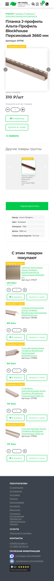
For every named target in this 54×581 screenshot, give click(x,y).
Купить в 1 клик (17, 127)
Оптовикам (16, 491)
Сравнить (13, 135)
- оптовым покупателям (28, 556)
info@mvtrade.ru (18, 543)
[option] (27, 71)
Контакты (15, 506)
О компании (16, 487)
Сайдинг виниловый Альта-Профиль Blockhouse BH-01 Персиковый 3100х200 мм (32, 272)
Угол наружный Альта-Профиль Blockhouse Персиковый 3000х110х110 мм (32, 352)
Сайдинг (29, 13)
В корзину (18, 118)
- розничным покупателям (29, 561)
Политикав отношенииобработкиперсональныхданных (17, 518)
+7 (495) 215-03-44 (19, 546)
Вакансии (15, 510)
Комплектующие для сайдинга (21, 16)
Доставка (15, 495)
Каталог (20, 13)
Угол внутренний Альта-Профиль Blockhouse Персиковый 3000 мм (33, 431)
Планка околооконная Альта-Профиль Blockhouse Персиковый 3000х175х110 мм (34, 311)
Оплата (14, 498)
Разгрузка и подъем (20, 533)
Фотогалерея (17, 502)
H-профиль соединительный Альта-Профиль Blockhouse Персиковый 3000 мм (33, 392)
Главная (10, 13)
